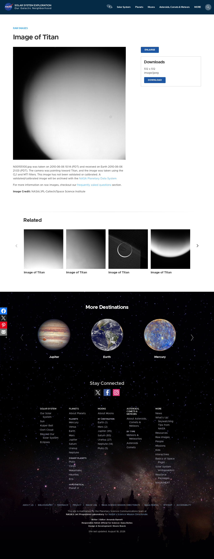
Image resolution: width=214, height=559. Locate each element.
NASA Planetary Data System (98, 178)
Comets (131, 447)
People (159, 441)
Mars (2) (102, 427)
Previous (16, 246)
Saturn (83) (104, 435)
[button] (197, 7)
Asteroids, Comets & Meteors (133, 411)
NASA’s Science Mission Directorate (128, 514)
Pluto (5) (103, 448)
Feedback (62, 505)
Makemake (75, 470)
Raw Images (20, 28)
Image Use (91, 505)
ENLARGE (150, 50)
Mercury (160, 357)
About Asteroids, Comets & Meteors (137, 422)
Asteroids (132, 443)
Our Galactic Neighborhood (33, 9)
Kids (157, 450)
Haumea (73, 474)
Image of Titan (34, 272)
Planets (74, 409)
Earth (107, 357)
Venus (72, 427)
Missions (160, 446)
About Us (28, 505)
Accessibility (184, 505)
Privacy (77, 505)
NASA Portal (152, 505)
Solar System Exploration (33, 4)
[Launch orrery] (109, 8)
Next (197, 246)
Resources (161, 433)
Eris (71, 479)
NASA (9, 6)
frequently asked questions (94, 185)
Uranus (73, 448)
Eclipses (45, 442)
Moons (102, 409)
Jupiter (54, 357)
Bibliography (45, 505)
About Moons (106, 413)
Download (155, 80)
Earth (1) (103, 422)
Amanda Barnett (115, 520)
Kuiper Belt (46, 425)
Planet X (74, 488)
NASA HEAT (162, 482)
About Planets (77, 413)
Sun (42, 421)
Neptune (74, 452)
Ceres (72, 466)
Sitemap (167, 505)
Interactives (162, 454)
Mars (72, 435)
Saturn (73, 444)
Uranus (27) (105, 439)
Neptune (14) (105, 444)
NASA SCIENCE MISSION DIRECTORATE (121, 505)
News (158, 413)
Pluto (72, 462)
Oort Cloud (46, 430)
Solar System (48, 409)
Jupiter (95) (105, 431)
